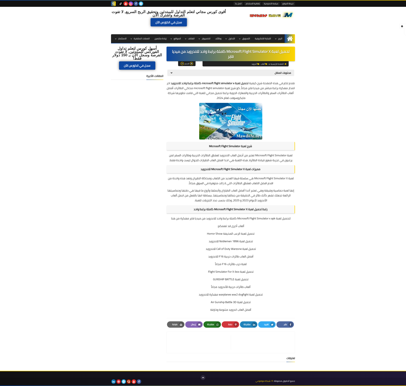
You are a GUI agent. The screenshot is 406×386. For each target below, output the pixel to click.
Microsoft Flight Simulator (269, 178)
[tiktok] (120, 3)
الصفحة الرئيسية (277, 64)
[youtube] (126, 3)
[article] (200, 342)
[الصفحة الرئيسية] (290, 38)
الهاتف (191, 38)
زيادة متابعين (160, 38)
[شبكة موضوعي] (272, 14)
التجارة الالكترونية (263, 38)
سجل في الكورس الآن (168, 22)
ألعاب (263, 64)
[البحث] (113, 3)
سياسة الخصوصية (271, 3)
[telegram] (141, 3)
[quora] (129, 381)
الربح (280, 38)
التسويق (246, 38)
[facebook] (136, 3)
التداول (232, 38)
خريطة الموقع (287, 3)
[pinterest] (118, 381)
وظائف (218, 38)
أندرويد (254, 64)
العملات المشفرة (142, 38)
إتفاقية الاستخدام (253, 3)
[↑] (203, 377)
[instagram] (131, 3)
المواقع (177, 38)
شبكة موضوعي (263, 381)
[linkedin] (113, 381)
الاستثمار (122, 38)
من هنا (175, 218)
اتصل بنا (238, 3)
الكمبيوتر (206, 38)
